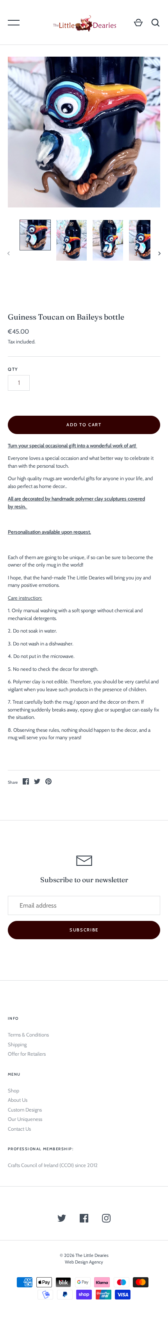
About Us (17, 1100)
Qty (13, 369)
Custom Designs (25, 1109)
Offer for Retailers (27, 1054)
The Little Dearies (92, 1255)
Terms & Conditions (28, 1034)
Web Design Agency (84, 1262)
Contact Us (19, 1129)
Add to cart (84, 424)
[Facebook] (84, 1219)
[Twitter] (61, 1219)
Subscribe (84, 930)
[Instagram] (106, 1219)
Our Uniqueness (25, 1119)
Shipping (17, 1044)
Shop (13, 1090)
